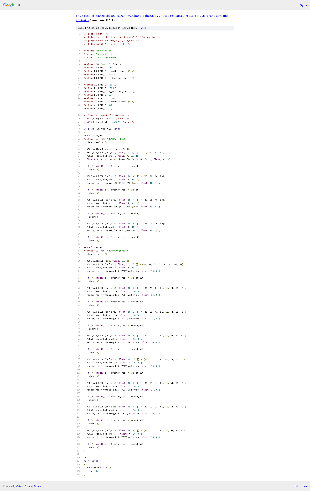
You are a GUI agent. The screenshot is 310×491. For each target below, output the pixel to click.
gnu (78, 16)
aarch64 (207, 16)
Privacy (28, 486)
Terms (37, 486)
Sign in (303, 5)
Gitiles (19, 486)
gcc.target (192, 16)
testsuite (176, 16)
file (142, 28)
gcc (86, 16)
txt (296, 486)
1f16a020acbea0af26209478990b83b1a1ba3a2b (123, 16)
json (304, 486)
